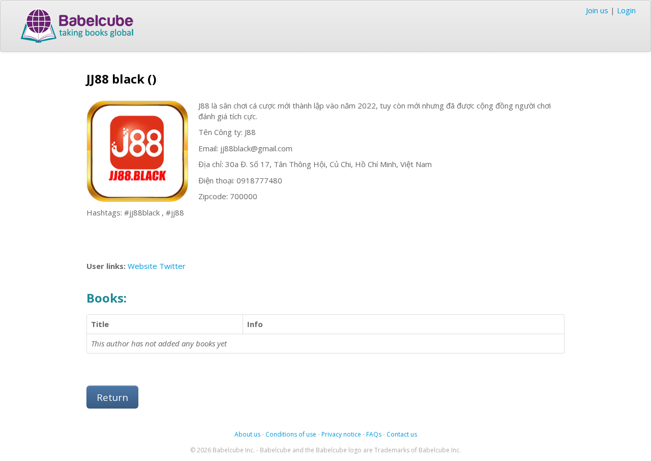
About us (247, 434)
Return (112, 397)
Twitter (172, 266)
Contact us (402, 434)
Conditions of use (290, 434)
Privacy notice (341, 434)
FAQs (373, 434)
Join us (597, 10)
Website (142, 266)
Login (626, 10)
